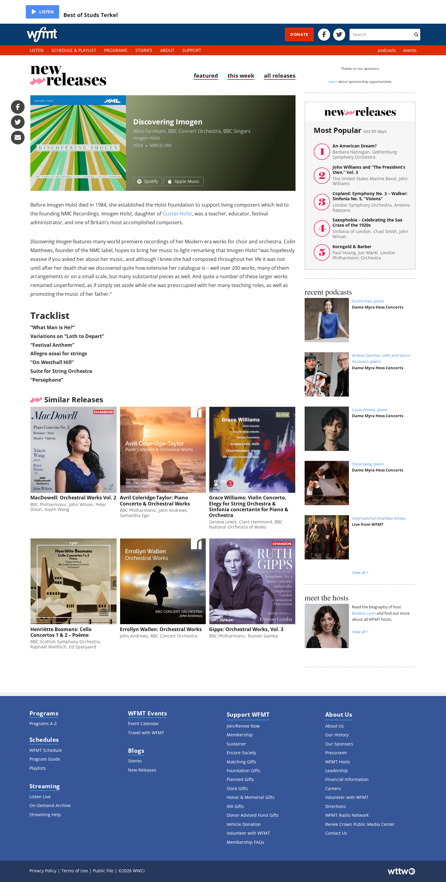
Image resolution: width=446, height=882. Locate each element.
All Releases (280, 75)
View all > (360, 572)
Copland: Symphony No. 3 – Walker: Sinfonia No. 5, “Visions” (371, 202)
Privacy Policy (42, 871)
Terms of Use (74, 871)
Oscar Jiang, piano (368, 464)
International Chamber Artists (379, 518)
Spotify (151, 181)
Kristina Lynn (364, 613)
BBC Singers (237, 131)
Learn (332, 81)
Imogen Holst (146, 138)
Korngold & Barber (364, 252)
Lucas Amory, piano (369, 409)
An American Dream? (365, 152)
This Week (241, 75)
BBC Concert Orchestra (194, 131)
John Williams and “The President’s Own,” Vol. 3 (370, 175)
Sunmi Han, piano (368, 301)
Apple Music (187, 181)
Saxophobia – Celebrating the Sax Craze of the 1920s (370, 228)
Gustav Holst (177, 213)
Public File (103, 871)
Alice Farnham (149, 131)
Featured (206, 75)
